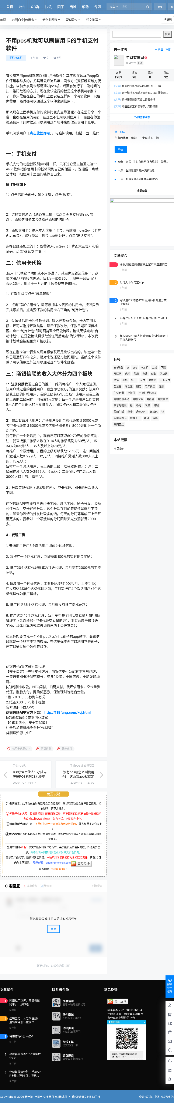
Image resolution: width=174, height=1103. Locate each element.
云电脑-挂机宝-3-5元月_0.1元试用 (45, 1096)
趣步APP (141, 411)
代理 (127, 373)
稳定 (138, 405)
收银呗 (152, 380)
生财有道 (119, 392)
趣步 (130, 411)
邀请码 (154, 411)
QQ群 (35, 7)
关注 (160, 49)
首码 (155, 418)
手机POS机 (15, 57)
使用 (136, 373)
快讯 (48, 7)
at (128, 367)
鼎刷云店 (119, 424)
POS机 (144, 367)
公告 (22, 7)
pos (135, 367)
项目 (146, 418)
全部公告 (142, 190)
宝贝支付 (119, 448)
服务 (138, 386)
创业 (153, 373)
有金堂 (129, 386)
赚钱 (156, 405)
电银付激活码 (121, 399)
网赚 (147, 405)
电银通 (150, 399)
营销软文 (72, 19)
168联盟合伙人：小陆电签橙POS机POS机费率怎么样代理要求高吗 (30, 776)
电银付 (131, 392)
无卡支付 (165, 380)
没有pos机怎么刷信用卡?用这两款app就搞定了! (78, 776)
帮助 (85, 7)
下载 (163, 367)
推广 (133, 380)
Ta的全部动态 (142, 117)
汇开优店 (150, 386)
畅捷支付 (163, 399)
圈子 (60, 7)
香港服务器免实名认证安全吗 (134, 99)
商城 (73, 7)
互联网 (117, 373)
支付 (142, 380)
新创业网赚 (49, 19)
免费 (144, 373)
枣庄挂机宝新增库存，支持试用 (136, 106)
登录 (160, 7)
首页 (9, 7)
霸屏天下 (135, 418)
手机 (125, 380)
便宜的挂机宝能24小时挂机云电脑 (137, 86)
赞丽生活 (119, 411)
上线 (154, 367)
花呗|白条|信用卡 (22, 19)
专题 (97, 7)
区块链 (163, 373)
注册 (161, 386)
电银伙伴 (138, 399)
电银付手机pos (147, 392)
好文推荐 (92, 19)
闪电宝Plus (120, 418)
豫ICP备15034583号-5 (86, 1096)
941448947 (30, 834)
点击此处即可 (40, 133)
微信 (116, 380)
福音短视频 (120, 405)
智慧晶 (117, 386)
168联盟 (118, 367)
